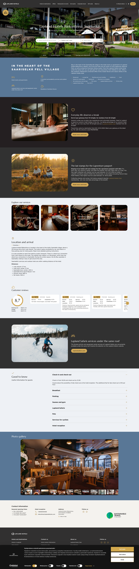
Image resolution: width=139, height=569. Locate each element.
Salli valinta (122, 554)
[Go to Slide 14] (111, 492)
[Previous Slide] (24, 467)
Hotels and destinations (19, 539)
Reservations (121, 3)
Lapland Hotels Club (109, 124)
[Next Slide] (115, 467)
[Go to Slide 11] (86, 492)
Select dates (87, 40)
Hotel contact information (48, 542)
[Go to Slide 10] (78, 492)
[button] (69, 467)
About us (73, 539)
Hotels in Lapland (16, 542)
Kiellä (122, 559)
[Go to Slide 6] (45, 492)
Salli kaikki (122, 549)
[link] (101, 40)
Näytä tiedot (88, 566)
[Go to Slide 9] (69, 492)
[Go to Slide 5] (37, 492)
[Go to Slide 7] (53, 492)
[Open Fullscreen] (115, 442)
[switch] (51, 565)
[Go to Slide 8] (61, 492)
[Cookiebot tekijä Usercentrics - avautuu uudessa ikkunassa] (14, 566)
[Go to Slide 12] (94, 492)
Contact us (44, 539)
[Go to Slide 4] (28, 492)
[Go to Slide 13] (102, 492)
